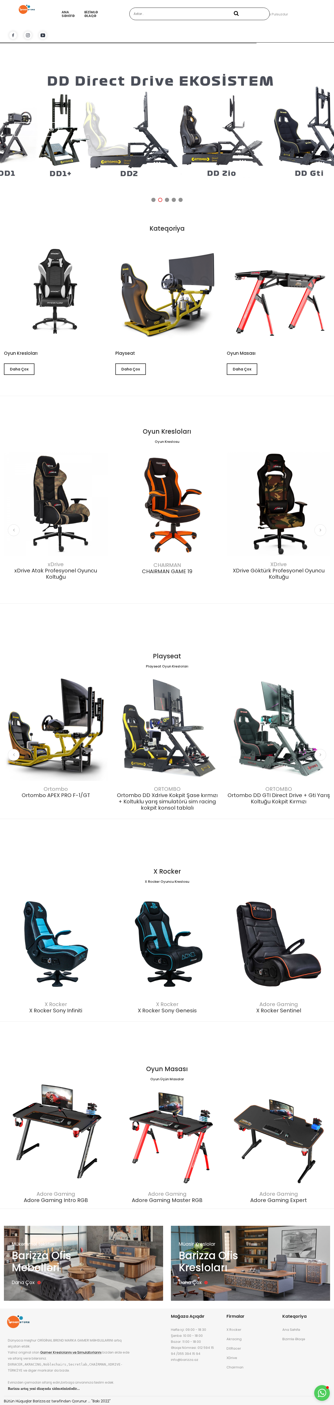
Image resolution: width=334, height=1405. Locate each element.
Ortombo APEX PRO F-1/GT (56, 795)
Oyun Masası (167, 1069)
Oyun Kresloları (21, 353)
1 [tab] (153, 200)
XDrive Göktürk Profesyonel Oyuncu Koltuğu (279, 573)
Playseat (167, 656)
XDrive (278, 564)
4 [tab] (174, 200)
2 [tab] (160, 200)
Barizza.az (41, 1401)
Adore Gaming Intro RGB (56, 1200)
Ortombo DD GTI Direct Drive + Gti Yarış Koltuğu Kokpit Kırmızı (279, 798)
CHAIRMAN (167, 565)
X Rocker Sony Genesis (167, 1010)
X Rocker (167, 871)
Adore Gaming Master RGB (167, 1200)
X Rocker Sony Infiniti (55, 1010)
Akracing (234, 1339)
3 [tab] (167, 200)
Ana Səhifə (68, 14)
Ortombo (56, 789)
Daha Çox (19, 369)
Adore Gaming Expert (278, 1200)
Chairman (234, 1367)
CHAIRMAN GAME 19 (167, 571)
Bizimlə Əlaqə (91, 14)
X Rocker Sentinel (278, 1010)
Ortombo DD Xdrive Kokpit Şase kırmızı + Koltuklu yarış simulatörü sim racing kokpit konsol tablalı (167, 801)
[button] (322, 1393)
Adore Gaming (278, 1004)
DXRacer (233, 1348)
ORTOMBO (167, 789)
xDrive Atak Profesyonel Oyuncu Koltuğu (55, 573)
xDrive (56, 564)
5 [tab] (180, 200)
